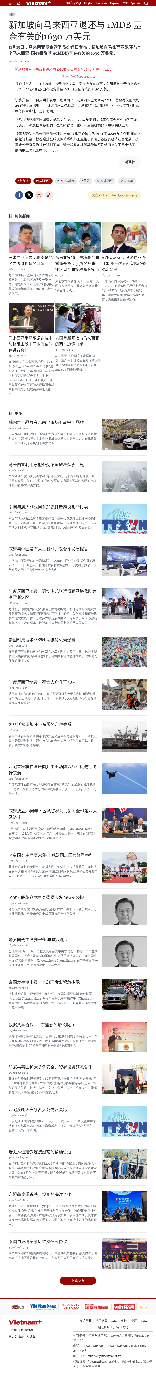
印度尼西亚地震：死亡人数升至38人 (42, 682)
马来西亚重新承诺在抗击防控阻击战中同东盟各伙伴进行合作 (31, 344)
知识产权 (86, 1320)
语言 (134, 1320)
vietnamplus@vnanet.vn (104, 1356)
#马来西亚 (43, 181)
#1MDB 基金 (65, 181)
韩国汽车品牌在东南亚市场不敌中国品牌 (46, 422)
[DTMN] (77, 1307)
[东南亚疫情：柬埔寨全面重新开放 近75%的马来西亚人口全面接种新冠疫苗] (78, 237)
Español (115, 3)
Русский (135, 3)
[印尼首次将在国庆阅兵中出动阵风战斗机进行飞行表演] (124, 778)
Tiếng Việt (74, 3)
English (88, 3)
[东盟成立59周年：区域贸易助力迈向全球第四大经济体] (124, 823)
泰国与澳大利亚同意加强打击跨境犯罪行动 (48, 506)
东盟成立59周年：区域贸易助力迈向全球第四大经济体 (53, 814)
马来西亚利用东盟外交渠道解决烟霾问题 (46, 464)
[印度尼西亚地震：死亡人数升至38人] (124, 694)
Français (101, 3)
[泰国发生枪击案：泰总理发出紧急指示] (124, 994)
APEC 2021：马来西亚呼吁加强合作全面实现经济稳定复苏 (124, 263)
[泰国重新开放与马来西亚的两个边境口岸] (78, 318)
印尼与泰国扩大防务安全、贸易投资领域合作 (50, 1067)
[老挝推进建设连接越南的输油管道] (124, 1164)
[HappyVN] (130, 1307)
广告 (116, 1327)
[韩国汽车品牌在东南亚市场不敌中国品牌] (124, 434)
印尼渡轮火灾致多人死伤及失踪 (38, 1109)
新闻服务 (103, 1327)
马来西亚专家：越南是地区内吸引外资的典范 (31, 260)
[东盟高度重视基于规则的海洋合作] (124, 1206)
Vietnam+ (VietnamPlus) (39, 3)
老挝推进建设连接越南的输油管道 (40, 1151)
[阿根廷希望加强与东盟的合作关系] (124, 736)
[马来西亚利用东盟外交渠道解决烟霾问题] (124, 476)
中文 (125, 3)
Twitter (29, 195)
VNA (144, 1320)
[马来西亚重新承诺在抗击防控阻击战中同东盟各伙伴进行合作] (31, 318)
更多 (18, 413)
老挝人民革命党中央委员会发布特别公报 (46, 897)
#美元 (86, 181)
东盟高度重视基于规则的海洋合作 (40, 1194)
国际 (12, 15)
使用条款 (102, 1320)
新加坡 (128, 181)
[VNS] (24, 1307)
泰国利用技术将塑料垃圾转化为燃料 (42, 640)
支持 (124, 1320)
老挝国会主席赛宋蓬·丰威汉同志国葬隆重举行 (51, 855)
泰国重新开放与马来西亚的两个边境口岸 (77, 341)
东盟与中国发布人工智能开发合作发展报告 (48, 549)
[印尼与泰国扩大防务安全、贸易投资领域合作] (124, 1079)
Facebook (19, 195)
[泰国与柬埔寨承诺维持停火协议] (124, 1253)
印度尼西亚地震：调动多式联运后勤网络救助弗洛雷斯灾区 (52, 594)
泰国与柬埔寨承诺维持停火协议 (38, 1241)
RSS (114, 1320)
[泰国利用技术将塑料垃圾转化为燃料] (124, 652)
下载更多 (78, 1281)
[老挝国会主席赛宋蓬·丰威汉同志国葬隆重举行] (124, 867)
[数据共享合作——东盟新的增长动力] (124, 1037)
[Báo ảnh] (104, 1307)
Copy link (49, 195)
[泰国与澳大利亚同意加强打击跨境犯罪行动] (124, 519)
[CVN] (51, 1307)
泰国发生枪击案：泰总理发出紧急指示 (44, 982)
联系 (126, 1327)
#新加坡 (23, 181)
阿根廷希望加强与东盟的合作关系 (40, 724)
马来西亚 (107, 181)
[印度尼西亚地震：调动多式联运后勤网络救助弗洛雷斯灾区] (124, 603)
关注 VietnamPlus (104, 195)
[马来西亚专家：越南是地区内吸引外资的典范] (31, 237)
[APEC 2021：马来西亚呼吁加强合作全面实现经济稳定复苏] (124, 237)
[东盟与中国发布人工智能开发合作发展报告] (124, 561)
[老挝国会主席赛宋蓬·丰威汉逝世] (124, 951)
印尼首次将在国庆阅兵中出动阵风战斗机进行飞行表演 (52, 769)
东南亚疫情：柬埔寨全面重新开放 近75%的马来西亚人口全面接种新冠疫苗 (77, 263)
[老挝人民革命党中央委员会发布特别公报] (124, 909)
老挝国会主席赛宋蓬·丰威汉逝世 (38, 939)
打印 (39, 195)
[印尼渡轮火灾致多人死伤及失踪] (124, 1121)
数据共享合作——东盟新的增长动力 (41, 1024)
